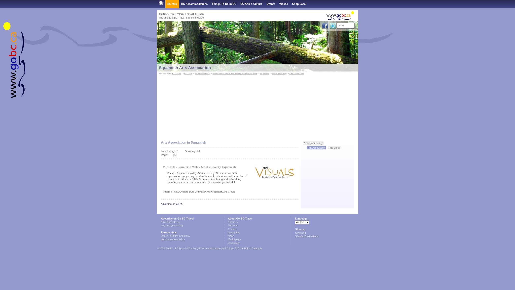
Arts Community (279, 73)
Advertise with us (170, 222)
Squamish (264, 73)
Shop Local (299, 3)
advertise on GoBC (172, 203)
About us (233, 222)
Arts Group (334, 147)
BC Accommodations (194, 3)
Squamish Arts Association (185, 67)
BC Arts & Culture (251, 3)
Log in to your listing (172, 225)
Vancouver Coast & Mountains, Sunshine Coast (235, 73)
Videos (283, 3)
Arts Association (296, 73)
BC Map (172, 3)
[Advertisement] (257, 106)
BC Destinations (202, 73)
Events (271, 3)
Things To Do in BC (224, 3)
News (231, 236)
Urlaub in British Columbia (175, 236)
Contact (232, 229)
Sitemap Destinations (306, 236)
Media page (234, 239)
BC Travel (176, 73)
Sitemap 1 (300, 233)
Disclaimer (234, 243)
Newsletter (234, 232)
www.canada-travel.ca (173, 239)
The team (233, 225)
